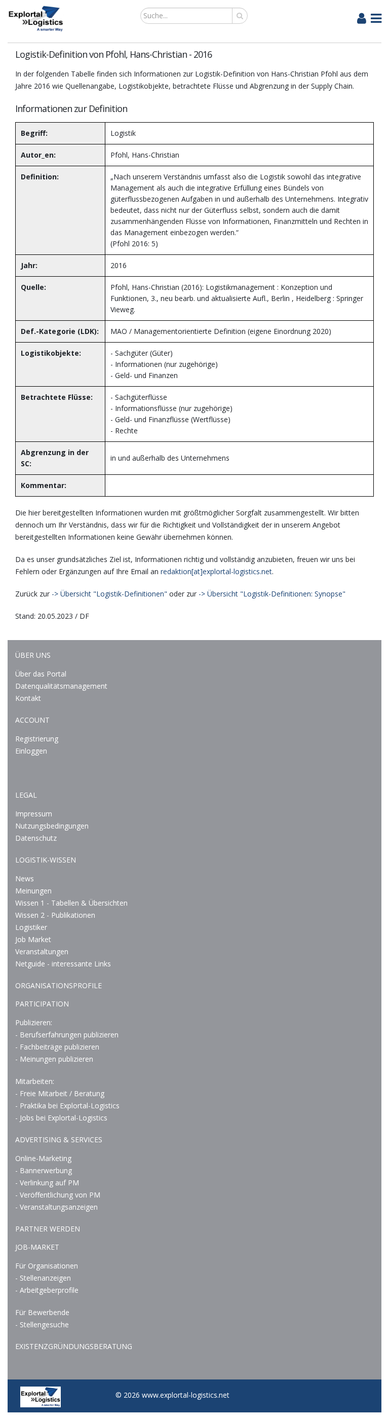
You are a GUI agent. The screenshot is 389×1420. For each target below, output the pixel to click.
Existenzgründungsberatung (73, 1346)
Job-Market (37, 1247)
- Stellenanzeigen (43, 1278)
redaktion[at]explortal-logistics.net (216, 571)
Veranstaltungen (41, 951)
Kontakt (28, 698)
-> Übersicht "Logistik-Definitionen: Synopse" (272, 594)
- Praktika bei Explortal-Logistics (67, 1105)
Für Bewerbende (42, 1312)
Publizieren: (33, 1022)
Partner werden (47, 1229)
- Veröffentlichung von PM (57, 1195)
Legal (26, 795)
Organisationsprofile (58, 985)
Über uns (33, 655)
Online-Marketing (43, 1158)
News (24, 878)
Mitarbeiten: (34, 1081)
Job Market (33, 939)
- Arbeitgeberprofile (47, 1290)
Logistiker (31, 927)
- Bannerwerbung (43, 1170)
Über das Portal (40, 674)
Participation (42, 1003)
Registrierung (36, 738)
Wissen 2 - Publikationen (55, 915)
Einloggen (31, 751)
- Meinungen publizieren (54, 1059)
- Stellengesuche (42, 1324)
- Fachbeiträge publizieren (57, 1047)
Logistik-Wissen (45, 860)
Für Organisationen (46, 1265)
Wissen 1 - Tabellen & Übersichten (72, 903)
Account (32, 720)
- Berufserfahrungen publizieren (67, 1034)
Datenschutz (36, 838)
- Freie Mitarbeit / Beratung (59, 1093)
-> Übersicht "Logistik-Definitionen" (109, 594)
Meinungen (33, 890)
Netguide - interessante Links (63, 963)
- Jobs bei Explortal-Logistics (61, 1118)
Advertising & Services (58, 1139)
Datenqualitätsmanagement (61, 686)
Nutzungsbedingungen (52, 826)
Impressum (33, 813)
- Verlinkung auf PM (47, 1182)
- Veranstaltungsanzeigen (56, 1207)
